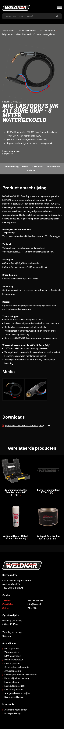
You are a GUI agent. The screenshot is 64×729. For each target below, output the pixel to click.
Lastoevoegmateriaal (14, 686)
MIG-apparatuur (11, 648)
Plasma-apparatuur (13, 660)
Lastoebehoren (11, 682)
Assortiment (8, 30)
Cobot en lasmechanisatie (16, 667)
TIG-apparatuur (11, 652)
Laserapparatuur (12, 663)
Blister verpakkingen (14, 697)
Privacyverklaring (12, 713)
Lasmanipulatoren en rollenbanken (20, 674)
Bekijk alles (7, 154)
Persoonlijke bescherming (16, 678)
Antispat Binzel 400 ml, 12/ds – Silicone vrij (16, 537)
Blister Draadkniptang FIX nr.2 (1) (48, 491)
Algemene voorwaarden (15, 710)
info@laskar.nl (34, 604)
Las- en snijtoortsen (27, 30)
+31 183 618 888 (35, 600)
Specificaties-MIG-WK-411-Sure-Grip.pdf (24, 425)
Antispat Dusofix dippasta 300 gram (48, 537)
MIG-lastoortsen (47, 30)
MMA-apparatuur (12, 656)
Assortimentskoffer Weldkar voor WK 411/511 (15, 492)
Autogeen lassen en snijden (17, 693)
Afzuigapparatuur (12, 671)
